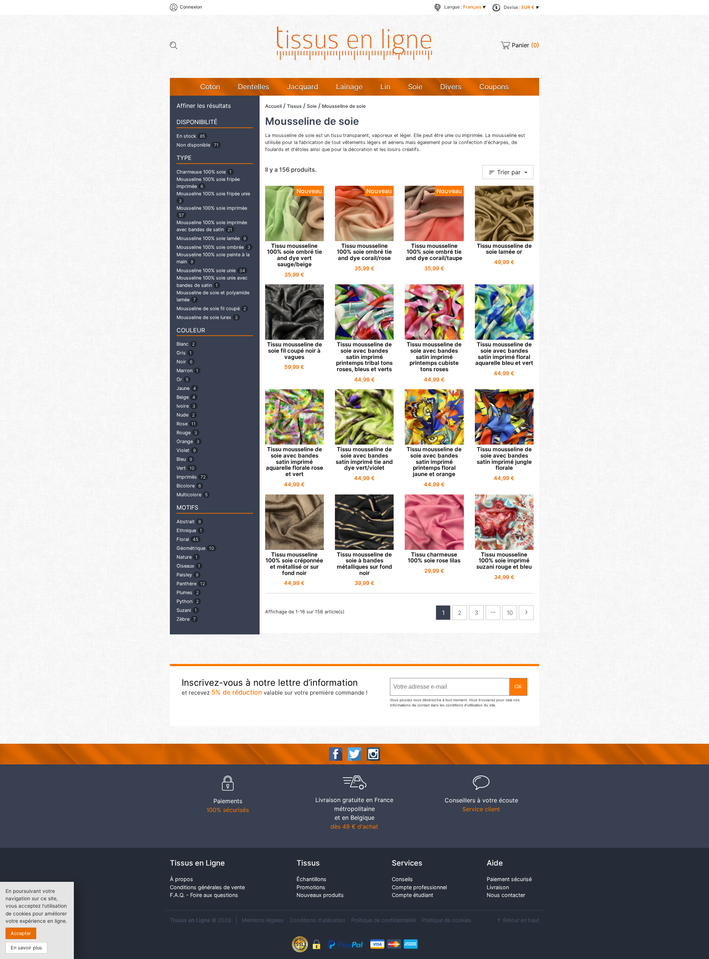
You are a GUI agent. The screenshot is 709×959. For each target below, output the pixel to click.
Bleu (184, 459)
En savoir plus (26, 948)
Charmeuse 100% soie (204, 172)
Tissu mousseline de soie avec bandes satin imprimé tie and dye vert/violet (364, 458)
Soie (415, 86)
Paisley (187, 575)
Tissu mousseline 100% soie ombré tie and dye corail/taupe (434, 251)
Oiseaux (188, 566)
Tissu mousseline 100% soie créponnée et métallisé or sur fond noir (294, 563)
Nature (187, 557)
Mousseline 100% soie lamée (211, 238)
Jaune (186, 388)
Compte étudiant (412, 895)
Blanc (186, 344)
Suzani (187, 610)
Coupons (494, 86)
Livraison (498, 887)
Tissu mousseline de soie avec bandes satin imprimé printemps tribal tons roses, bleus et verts (364, 357)
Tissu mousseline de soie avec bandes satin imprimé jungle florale (504, 458)
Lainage (349, 86)
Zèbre (186, 619)
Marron (187, 370)
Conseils (402, 879)
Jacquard (302, 86)
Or (182, 379)
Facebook (335, 754)
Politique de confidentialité (383, 920)
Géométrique (195, 548)
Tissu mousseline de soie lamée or (504, 249)
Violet (186, 450)
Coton (210, 86)
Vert (186, 468)
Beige (186, 397)
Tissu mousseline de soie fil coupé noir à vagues (294, 350)
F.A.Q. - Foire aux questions (204, 895)
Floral (187, 539)
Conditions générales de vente (207, 887)
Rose (186, 424)
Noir (184, 361)
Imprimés (191, 477)
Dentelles (253, 86)
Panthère (191, 583)
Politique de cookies (447, 920)
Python (188, 601)
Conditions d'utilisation (317, 920)
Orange (188, 441)
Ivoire (186, 406)
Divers (451, 86)
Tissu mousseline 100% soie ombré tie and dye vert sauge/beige (294, 255)
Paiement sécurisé (509, 879)
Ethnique (189, 530)
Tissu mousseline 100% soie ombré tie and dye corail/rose (364, 251)
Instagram (373, 754)
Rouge (187, 432)
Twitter (354, 754)
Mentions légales (263, 920)
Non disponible (198, 145)
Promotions (311, 887)
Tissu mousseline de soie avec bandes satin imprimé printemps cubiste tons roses (434, 357)
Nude (186, 415)
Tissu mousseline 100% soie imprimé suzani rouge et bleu (504, 560)
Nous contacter (506, 895)
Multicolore (192, 494)
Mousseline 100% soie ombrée (213, 247)
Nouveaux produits (320, 895)
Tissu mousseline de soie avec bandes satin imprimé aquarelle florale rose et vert (294, 461)
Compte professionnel (419, 887)
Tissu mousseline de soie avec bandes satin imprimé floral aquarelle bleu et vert (504, 353)
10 (510, 612)
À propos (181, 879)
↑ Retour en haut (517, 920)
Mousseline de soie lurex (207, 317)
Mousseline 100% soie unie (211, 270)
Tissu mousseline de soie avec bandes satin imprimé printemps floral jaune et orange (434, 461)
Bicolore (189, 486)
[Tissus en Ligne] (354, 43)
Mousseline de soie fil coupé (211, 308)
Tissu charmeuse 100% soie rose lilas (434, 557)
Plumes (188, 592)
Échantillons (311, 879)
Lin (385, 86)
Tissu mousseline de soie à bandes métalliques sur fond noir (364, 563)
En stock (191, 136)
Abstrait (189, 521)
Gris (184, 353)
